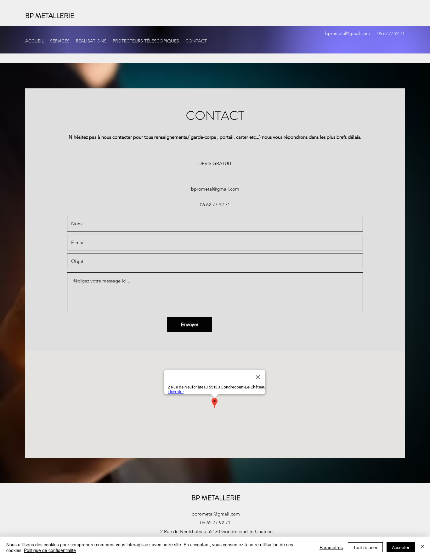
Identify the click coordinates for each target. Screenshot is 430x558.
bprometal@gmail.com (347, 33)
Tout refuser (365, 547)
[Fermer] (422, 547)
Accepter (401, 547)
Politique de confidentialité (50, 550)
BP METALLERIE (49, 15)
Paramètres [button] (331, 547)
